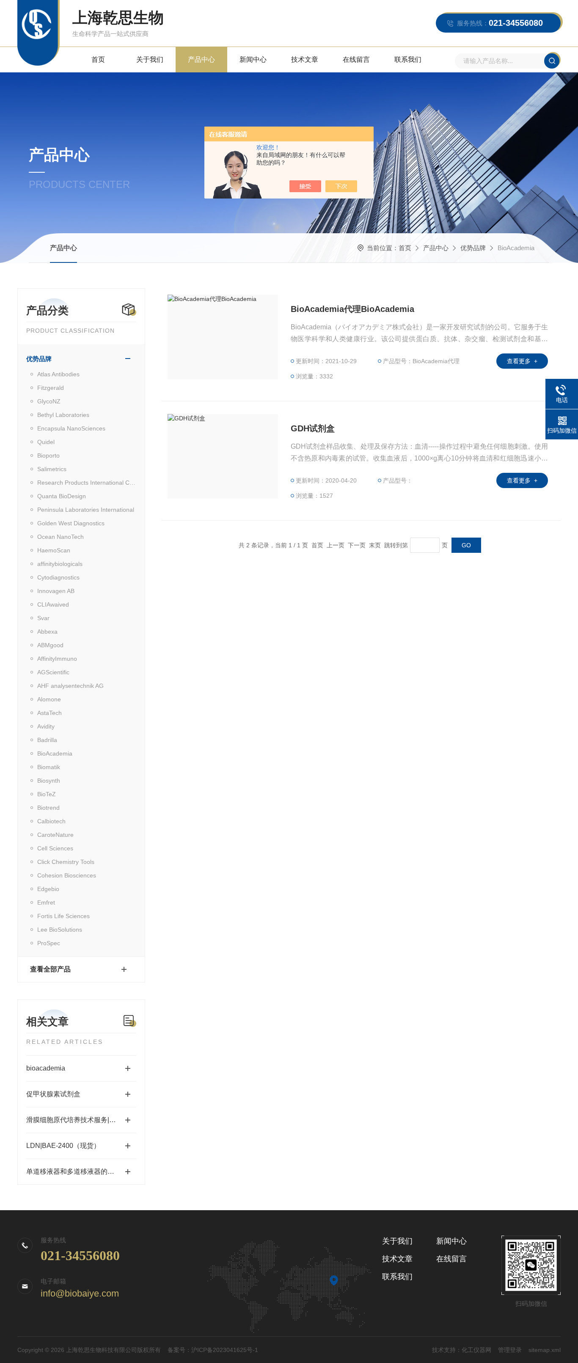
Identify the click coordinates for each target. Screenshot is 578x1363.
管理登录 (510, 1349)
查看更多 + (522, 361)
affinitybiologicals (60, 563)
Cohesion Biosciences (66, 875)
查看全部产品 (50, 969)
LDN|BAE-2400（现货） (63, 1145)
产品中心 (201, 59)
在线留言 (356, 59)
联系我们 (407, 59)
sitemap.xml (544, 1349)
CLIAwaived (53, 604)
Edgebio (48, 889)
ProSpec (48, 943)
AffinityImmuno (57, 658)
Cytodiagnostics (58, 577)
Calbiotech (51, 821)
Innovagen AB (55, 591)
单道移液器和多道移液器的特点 (73, 1171)
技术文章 (304, 59)
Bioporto (48, 455)
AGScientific (53, 672)
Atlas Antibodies (58, 374)
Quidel (46, 442)
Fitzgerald (50, 387)
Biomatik (48, 767)
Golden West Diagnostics (71, 523)
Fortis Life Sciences (63, 916)
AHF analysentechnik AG (70, 685)
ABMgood (50, 645)
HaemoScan (53, 550)
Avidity (46, 726)
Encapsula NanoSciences (71, 428)
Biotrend (48, 807)
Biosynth (48, 780)
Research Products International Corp (86, 482)
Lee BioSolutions (59, 929)
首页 (98, 59)
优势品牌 (473, 247)
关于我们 (149, 59)
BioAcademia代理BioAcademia (352, 309)
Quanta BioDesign (61, 496)
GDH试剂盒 (313, 428)
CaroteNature (55, 834)
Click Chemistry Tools (65, 861)
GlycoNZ (49, 401)
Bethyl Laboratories (63, 414)
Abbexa (47, 631)
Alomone (49, 699)
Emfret (46, 902)
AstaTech (49, 712)
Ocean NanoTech (60, 536)
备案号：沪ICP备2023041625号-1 (213, 1349)
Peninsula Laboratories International (85, 509)
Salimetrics (51, 469)
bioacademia (45, 1068)
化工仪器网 (476, 1349)
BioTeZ (46, 794)
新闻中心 (253, 59)
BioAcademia (54, 753)
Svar (43, 618)
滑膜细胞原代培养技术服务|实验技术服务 (81, 1119)
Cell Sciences (55, 848)
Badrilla (47, 740)
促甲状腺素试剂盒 (53, 1094)
